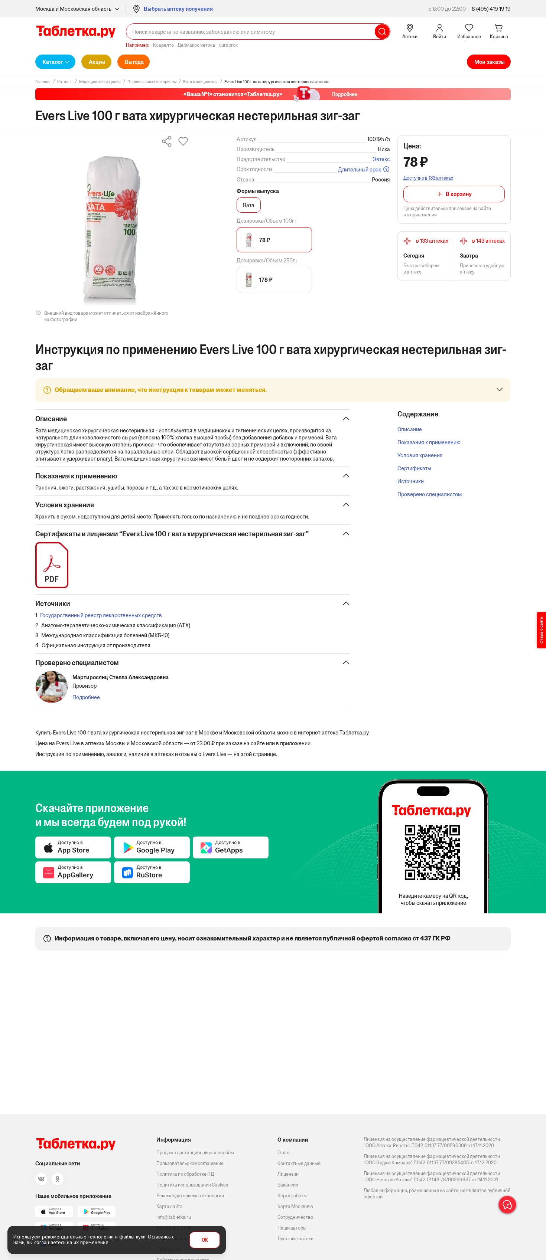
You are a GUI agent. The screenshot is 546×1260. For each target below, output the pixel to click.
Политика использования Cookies (192, 1185)
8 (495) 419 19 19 (491, 8)
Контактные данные (299, 1163)
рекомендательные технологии (78, 1236)
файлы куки (132, 1236)
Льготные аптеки (295, 1239)
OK (205, 1240)
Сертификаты (414, 468)
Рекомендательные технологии (190, 1195)
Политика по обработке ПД (185, 1174)
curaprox (228, 45)
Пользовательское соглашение (190, 1163)
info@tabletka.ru (173, 1217)
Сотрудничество (295, 1217)
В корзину (459, 193)
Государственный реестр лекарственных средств (101, 615)
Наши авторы (291, 1228)
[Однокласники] (58, 1179)
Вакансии (287, 1185)
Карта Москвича (295, 1206)
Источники (410, 481)
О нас (283, 1152)
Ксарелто (163, 45)
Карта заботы (292, 1195)
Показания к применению (429, 442)
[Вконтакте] (41, 1179)
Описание (409, 429)
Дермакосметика (196, 45)
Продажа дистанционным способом (195, 1152)
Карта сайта (169, 1206)
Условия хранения (420, 455)
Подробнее (86, 697)
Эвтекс (381, 159)
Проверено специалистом (429, 494)
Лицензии (288, 1174)
